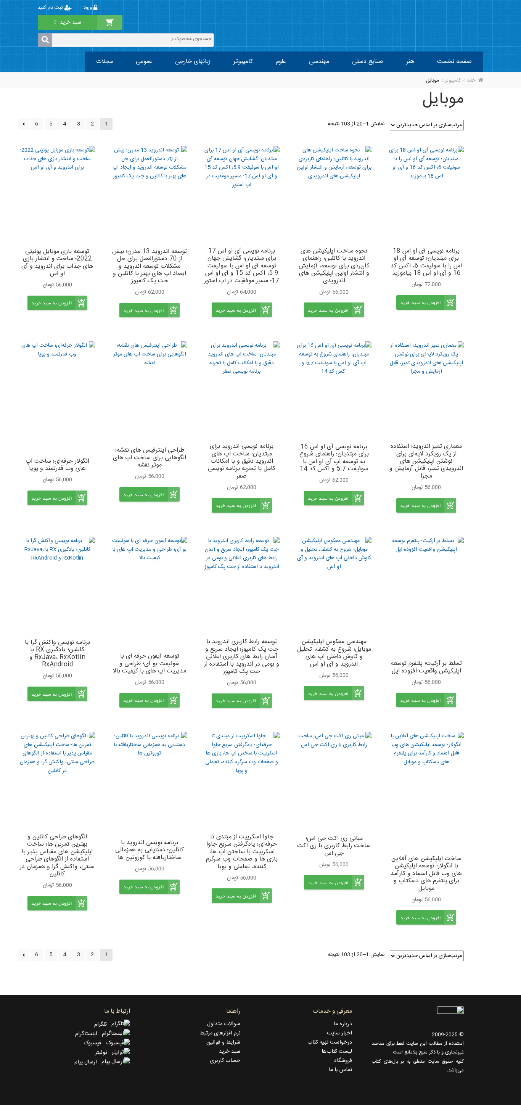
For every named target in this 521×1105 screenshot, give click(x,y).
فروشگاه (343, 1060)
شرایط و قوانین (223, 1042)
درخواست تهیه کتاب (329, 1042)
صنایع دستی (367, 61)
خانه (470, 80)
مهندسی (319, 61)
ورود (88, 8)
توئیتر (103, 1052)
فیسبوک (95, 1043)
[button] (420, 308)
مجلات (104, 61)
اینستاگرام (88, 1034)
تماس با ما (340, 1069)
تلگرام (102, 1024)
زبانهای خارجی (193, 61)
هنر (410, 61)
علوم (281, 61)
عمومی (144, 61)
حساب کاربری (225, 1060)
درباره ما (343, 1024)
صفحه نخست (454, 61)
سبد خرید (229, 1051)
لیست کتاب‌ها (337, 1051)
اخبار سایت (339, 1033)
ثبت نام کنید (51, 8)
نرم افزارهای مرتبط (219, 1033)
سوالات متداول (223, 1024)
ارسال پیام (87, 1062)
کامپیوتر (243, 61)
